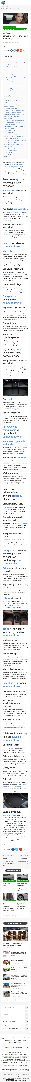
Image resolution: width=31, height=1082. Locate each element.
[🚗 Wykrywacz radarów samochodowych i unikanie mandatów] (8, 878)
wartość (5, 232)
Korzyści (7, 550)
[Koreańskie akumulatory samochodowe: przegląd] (6, 962)
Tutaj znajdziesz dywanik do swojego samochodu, (14, 787)
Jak (5, 243)
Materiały (7, 251)
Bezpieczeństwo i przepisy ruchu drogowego (9, 900)
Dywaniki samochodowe (10, 815)
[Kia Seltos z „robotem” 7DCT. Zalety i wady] (6, 970)
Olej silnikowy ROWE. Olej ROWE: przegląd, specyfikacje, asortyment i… (19, 985)
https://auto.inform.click (23, 1054)
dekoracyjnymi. (14, 409)
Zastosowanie (7, 235)
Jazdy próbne (17, 1040)
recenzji (24, 169)
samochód (16, 825)
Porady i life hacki (22, 29)
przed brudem (7, 199)
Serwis (4, 1018)
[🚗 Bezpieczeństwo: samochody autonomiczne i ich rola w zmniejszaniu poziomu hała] (8, 897)
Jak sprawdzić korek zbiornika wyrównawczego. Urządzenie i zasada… (19, 976)
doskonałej (12, 607)
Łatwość (7, 598)
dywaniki (14, 173)
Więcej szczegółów (20, 1080)
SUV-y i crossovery (7, 1025)
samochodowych (12, 302)
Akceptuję (10, 1080)
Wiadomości (6, 1014)
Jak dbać (8, 683)
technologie (20, 457)
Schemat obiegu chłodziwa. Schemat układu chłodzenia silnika (18, 953)
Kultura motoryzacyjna (15, 1042)
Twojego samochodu (13, 274)
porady (18, 495)
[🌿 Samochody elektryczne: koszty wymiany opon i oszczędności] (22, 897)
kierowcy (22, 214)
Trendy (7, 628)
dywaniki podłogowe (13, 212)
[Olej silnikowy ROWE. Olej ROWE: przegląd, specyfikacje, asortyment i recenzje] (6, 985)
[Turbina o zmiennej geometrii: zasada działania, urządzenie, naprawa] (6, 994)
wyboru (19, 179)
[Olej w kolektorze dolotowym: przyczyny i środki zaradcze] (15, 934)
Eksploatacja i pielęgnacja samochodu (9, 29)
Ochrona (7, 568)
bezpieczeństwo (20, 209)
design (11, 399)
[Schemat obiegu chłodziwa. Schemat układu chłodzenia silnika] (6, 954)
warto (25, 523)
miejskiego (6, 509)
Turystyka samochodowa (9, 1021)
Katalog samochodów (22, 900)
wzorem (14, 659)
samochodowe (12, 162)
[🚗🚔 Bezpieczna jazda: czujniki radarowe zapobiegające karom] (22, 878)
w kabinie (14, 590)
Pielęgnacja (9, 296)
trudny (5, 836)
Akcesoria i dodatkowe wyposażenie (9, 27)
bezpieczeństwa (7, 220)
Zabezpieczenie (10, 190)
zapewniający (16, 167)
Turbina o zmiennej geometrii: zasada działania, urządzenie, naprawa (19, 993)
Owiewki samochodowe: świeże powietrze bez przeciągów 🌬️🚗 (8, 861)
